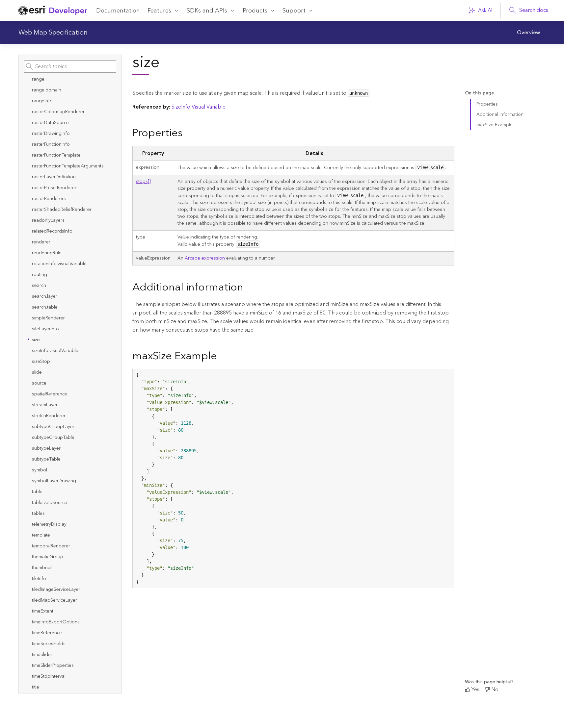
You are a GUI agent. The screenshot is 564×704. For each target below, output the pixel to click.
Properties (487, 104)
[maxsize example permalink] (222, 356)
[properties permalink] (187, 133)
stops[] (143, 182)
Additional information (500, 114)
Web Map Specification (53, 33)
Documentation (118, 11)
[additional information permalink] (248, 287)
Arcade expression (205, 258)
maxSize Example (494, 125)
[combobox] (70, 66)
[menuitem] (528, 32)
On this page (479, 93)
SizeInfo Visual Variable (199, 107)
